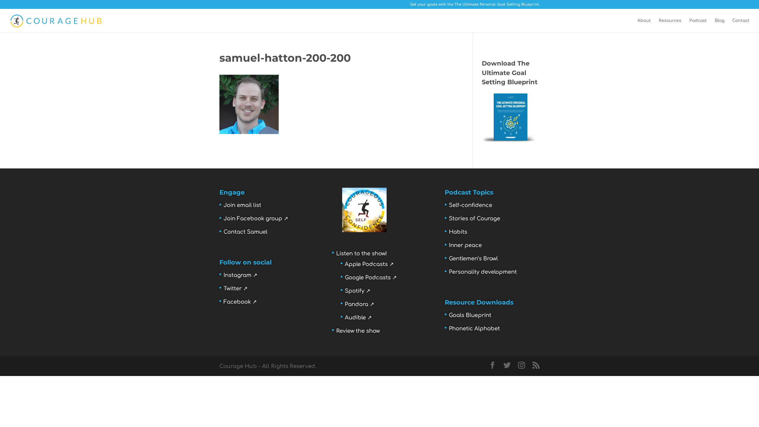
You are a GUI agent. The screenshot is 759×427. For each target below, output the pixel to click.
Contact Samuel (245, 232)
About (644, 21)
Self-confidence (470, 205)
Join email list (242, 205)
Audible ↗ (358, 318)
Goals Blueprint (470, 315)
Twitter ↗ (236, 288)
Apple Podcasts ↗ (369, 264)
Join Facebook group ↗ (256, 219)
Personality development (483, 272)
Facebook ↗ (240, 302)
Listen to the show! (361, 253)
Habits (458, 232)
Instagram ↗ (240, 275)
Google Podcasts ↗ (371, 278)
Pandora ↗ (359, 304)
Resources (670, 21)
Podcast (698, 21)
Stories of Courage (474, 219)
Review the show (358, 331)
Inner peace (465, 245)
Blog (719, 21)
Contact (741, 21)
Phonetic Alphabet (474, 329)
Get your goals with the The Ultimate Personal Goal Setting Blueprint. (475, 5)
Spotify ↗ (357, 291)
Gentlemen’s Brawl (473, 259)
